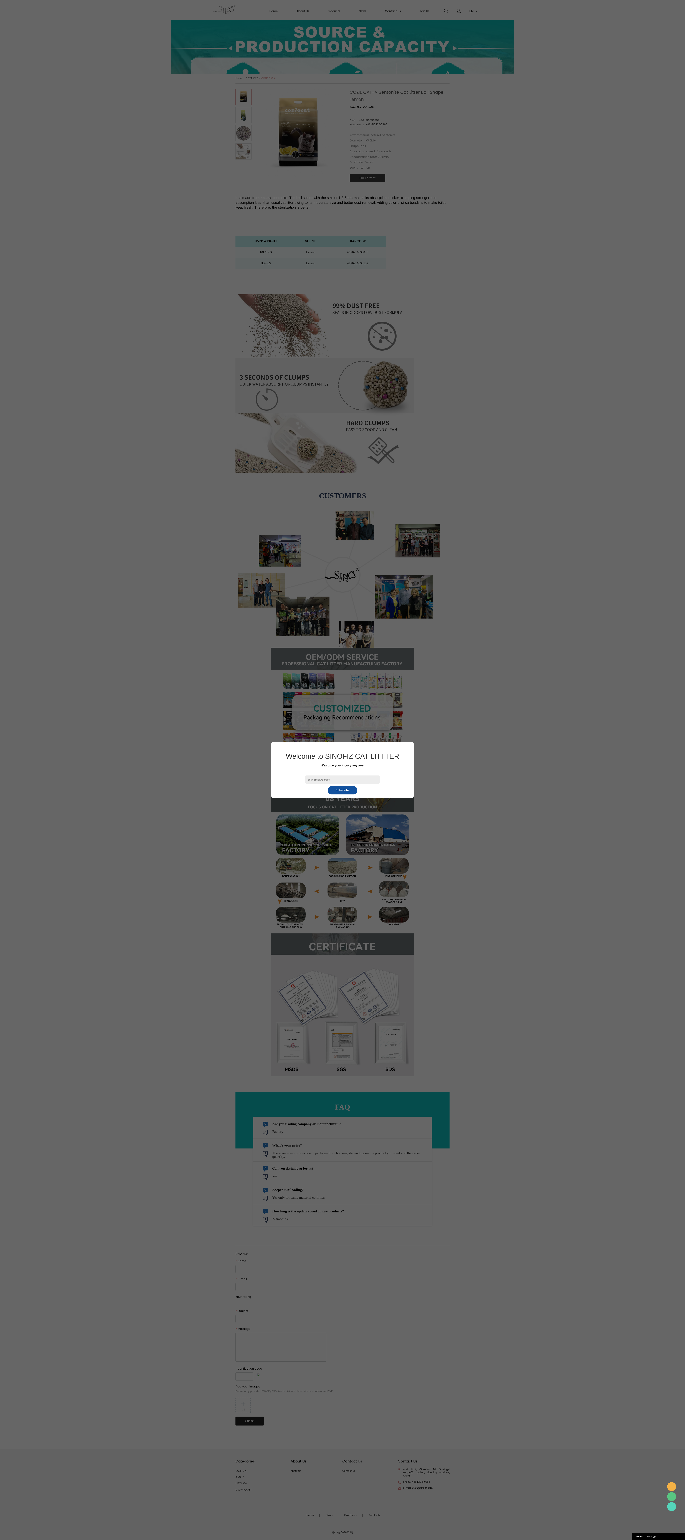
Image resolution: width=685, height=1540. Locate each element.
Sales (671, 1506)
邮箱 (671, 1486)
